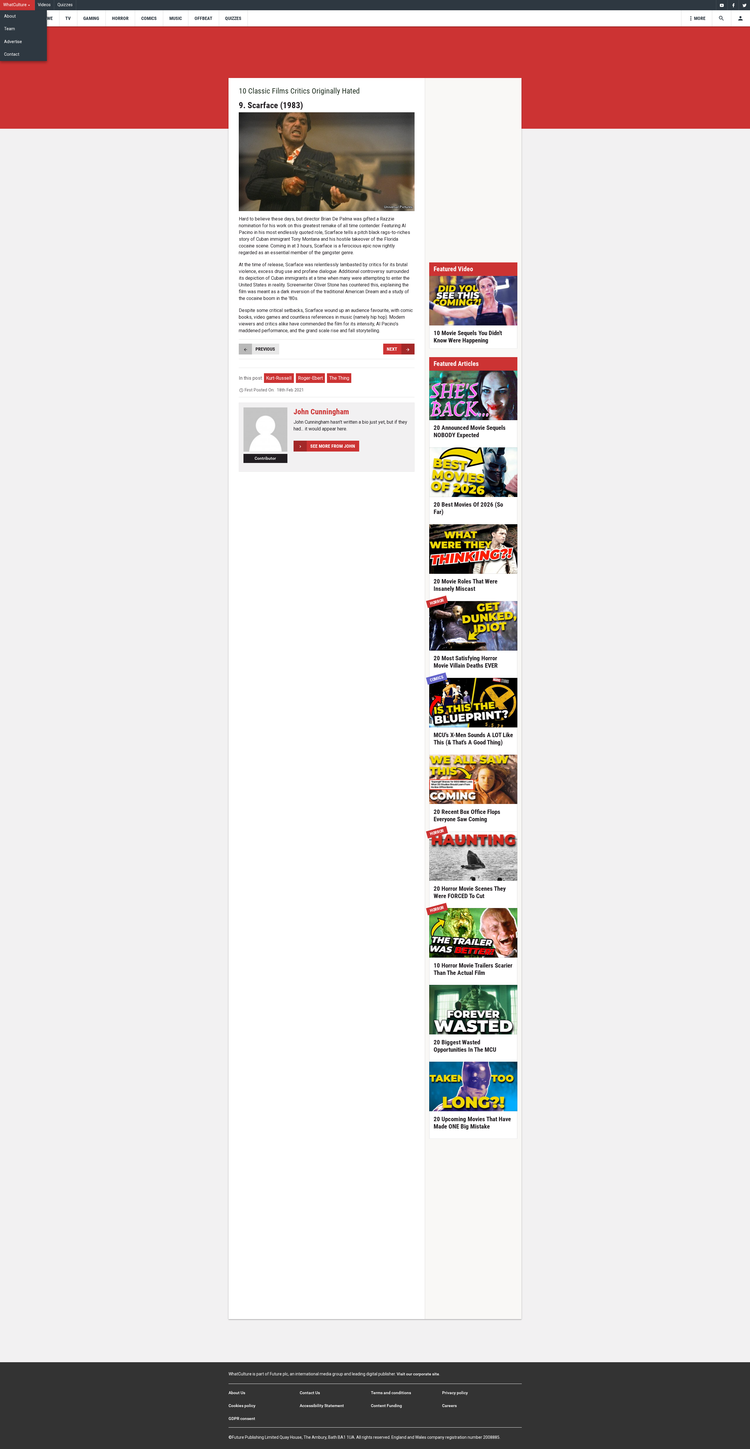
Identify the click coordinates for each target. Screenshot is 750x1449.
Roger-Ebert (310, 378)
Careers (449, 1405)
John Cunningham (321, 411)
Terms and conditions (391, 1392)
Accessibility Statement (322, 1405)
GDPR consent (242, 1418)
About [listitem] (10, 16)
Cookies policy (242, 1405)
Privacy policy (455, 1392)
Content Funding (386, 1405)
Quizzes (65, 4)
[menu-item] (48, 18)
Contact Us (310, 1392)
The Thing (339, 378)
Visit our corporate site (418, 1374)
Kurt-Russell (279, 378)
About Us (237, 1392)
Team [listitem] (9, 28)
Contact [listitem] (11, 54)
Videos (44, 4)
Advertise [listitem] (13, 41)
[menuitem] (17, 5)
